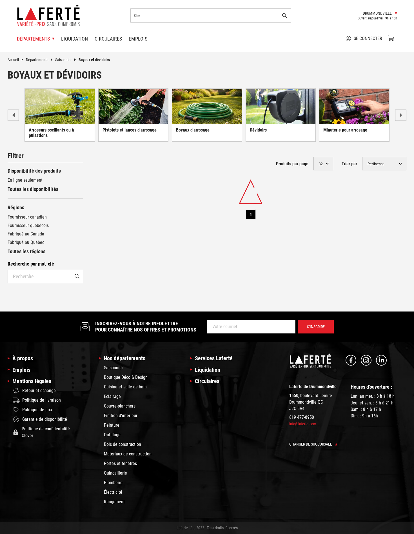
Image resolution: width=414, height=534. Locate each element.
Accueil (13, 59)
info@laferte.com (302, 424)
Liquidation (74, 39)
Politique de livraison (41, 400)
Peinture (111, 425)
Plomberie (113, 482)
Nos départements (124, 358)
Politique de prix (37, 409)
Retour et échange (39, 390)
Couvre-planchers (119, 406)
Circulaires (108, 39)
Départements (37, 59)
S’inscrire (316, 326)
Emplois (138, 39)
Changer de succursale (311, 444)
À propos (22, 358)
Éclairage (112, 396)
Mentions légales (31, 381)
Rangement (114, 501)
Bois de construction (122, 444)
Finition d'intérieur (120, 415)
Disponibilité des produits (34, 171)
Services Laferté (214, 358)
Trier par (349, 163)
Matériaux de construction (128, 454)
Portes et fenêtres (120, 463)
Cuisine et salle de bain (125, 387)
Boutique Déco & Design (126, 377)
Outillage (112, 434)
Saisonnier (63, 59)
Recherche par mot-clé (31, 264)
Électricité (113, 492)
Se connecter (368, 38)
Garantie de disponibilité (44, 419)
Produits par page (292, 163)
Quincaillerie (115, 473)
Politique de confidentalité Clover (46, 432)
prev (13, 115)
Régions (16, 207)
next (400, 115)
